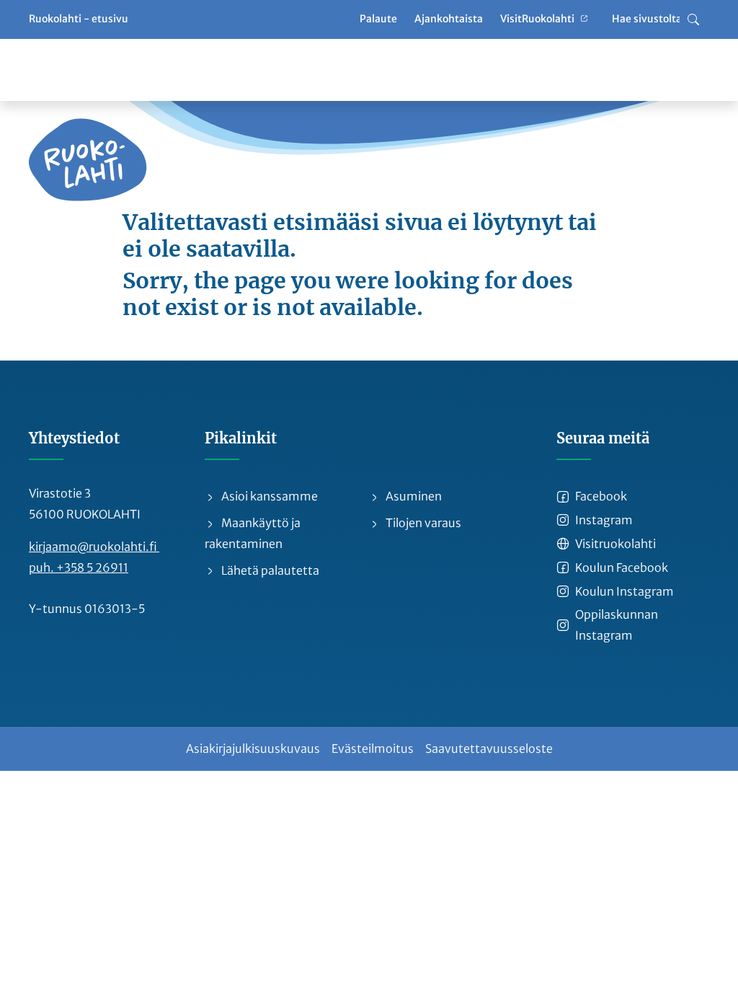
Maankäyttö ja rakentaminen (253, 533)
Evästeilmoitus (373, 748)
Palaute (378, 18)
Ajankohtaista (448, 18)
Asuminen (412, 496)
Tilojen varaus (422, 523)
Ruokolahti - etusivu (78, 18)
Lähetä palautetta (269, 570)
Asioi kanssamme (268, 496)
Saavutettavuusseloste (489, 748)
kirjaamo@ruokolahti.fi (94, 546)
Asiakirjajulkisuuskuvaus (253, 748)
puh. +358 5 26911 (78, 567)
